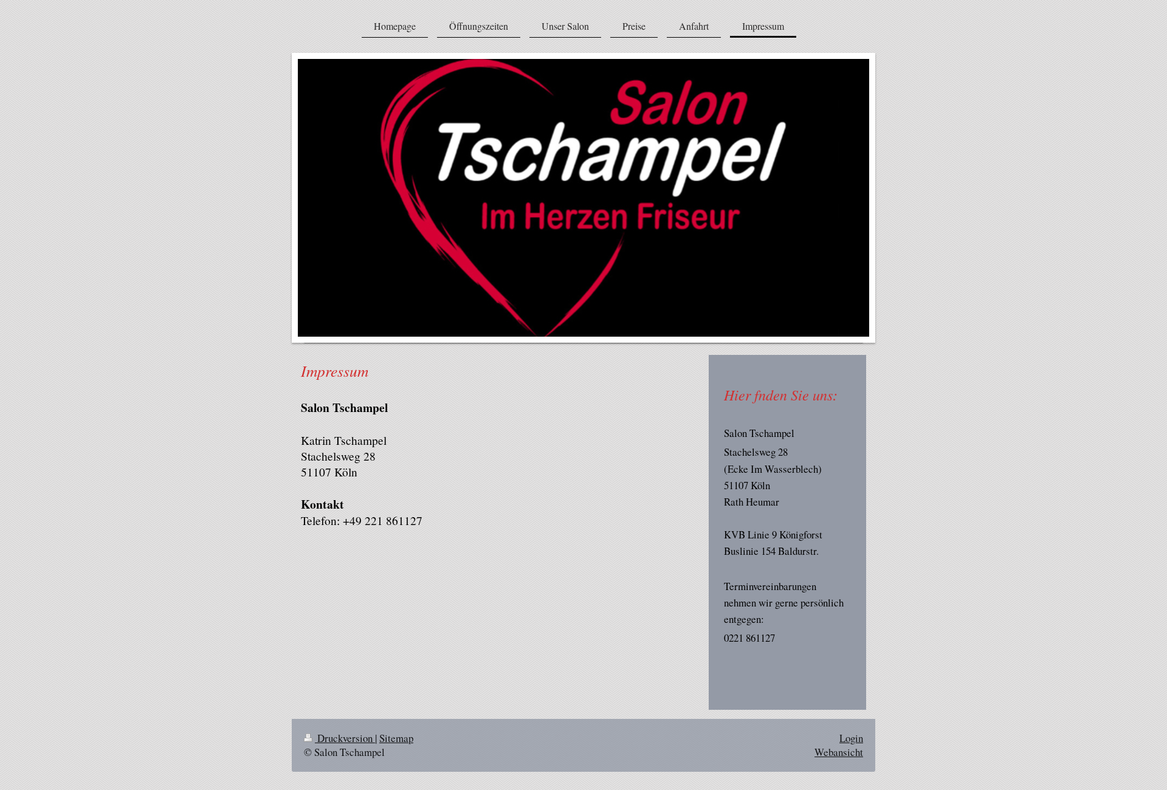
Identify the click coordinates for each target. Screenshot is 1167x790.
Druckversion (345, 738)
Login (851, 738)
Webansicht (838, 752)
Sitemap (396, 738)
